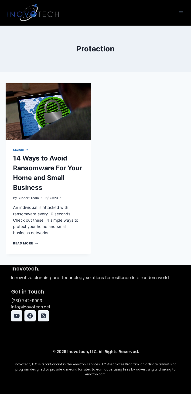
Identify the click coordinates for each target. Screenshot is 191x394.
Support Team (28, 198)
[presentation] (48, 111)
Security (20, 149)
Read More (25, 243)
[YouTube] (16, 315)
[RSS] (43, 315)
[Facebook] (30, 315)
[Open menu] (181, 12)
